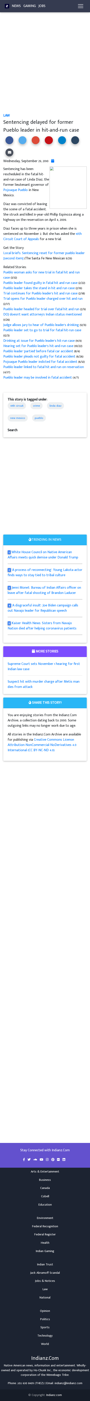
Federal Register (45, 1234)
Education (45, 1204)
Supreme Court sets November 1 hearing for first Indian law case (44, 666)
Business (45, 1180)
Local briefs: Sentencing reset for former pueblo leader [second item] (44, 255)
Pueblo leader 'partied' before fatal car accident (38, 351)
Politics (45, 1319)
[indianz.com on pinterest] (53, 1159)
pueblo (39, 418)
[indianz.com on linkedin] (63, 1159)
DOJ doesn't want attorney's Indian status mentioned (42, 314)
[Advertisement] (45, 66)
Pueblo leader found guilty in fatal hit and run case (40, 283)
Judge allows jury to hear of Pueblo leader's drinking (41, 325)
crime (36, 405)
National (45, 1297)
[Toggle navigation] (81, 6)
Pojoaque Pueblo (15, 190)
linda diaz (55, 405)
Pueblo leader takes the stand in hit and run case (39, 288)
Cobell (45, 1196)
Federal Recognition (45, 1226)
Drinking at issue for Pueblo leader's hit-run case (39, 341)
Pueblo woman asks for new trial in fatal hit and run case (41, 275)
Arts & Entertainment (45, 1171)
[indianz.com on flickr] (59, 1159)
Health (45, 1242)
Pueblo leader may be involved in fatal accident (38, 378)
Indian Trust (45, 1264)
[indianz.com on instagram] (48, 1159)
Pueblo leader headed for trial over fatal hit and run (41, 309)
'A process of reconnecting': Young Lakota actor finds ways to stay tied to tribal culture (45, 572)
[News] (6, 6)
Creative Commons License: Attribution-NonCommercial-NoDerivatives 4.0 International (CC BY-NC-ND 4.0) (42, 745)
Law (6, 116)
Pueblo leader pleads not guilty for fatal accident (39, 357)
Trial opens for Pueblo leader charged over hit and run (43, 299)
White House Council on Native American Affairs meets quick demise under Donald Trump (43, 554)
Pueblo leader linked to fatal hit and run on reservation (43, 367)
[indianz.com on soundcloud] (35, 1159)
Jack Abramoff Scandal (45, 1272)
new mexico (17, 418)
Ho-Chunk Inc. (43, 1370)
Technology (45, 1335)
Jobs (41, 6)
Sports (45, 1327)
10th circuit (16, 405)
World (45, 1344)
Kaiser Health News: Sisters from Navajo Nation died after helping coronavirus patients (42, 625)
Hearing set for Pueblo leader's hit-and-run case (38, 346)
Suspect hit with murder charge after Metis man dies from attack (44, 684)
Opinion (45, 1311)
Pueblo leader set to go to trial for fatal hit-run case (42, 330)
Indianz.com (54, 1395)
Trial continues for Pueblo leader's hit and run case (40, 293)
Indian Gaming (45, 1251)
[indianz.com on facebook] (24, 1159)
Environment (45, 1218)
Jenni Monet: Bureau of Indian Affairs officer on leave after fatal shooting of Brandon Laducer (44, 590)
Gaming (29, 6)
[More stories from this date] (52, 161)
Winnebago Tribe (57, 1375)
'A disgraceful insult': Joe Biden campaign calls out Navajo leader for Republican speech (43, 608)
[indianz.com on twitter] (29, 1159)
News (16, 6)
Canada (45, 1188)
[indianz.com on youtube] (42, 1159)
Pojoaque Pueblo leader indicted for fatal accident (40, 362)
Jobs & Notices (45, 1281)
